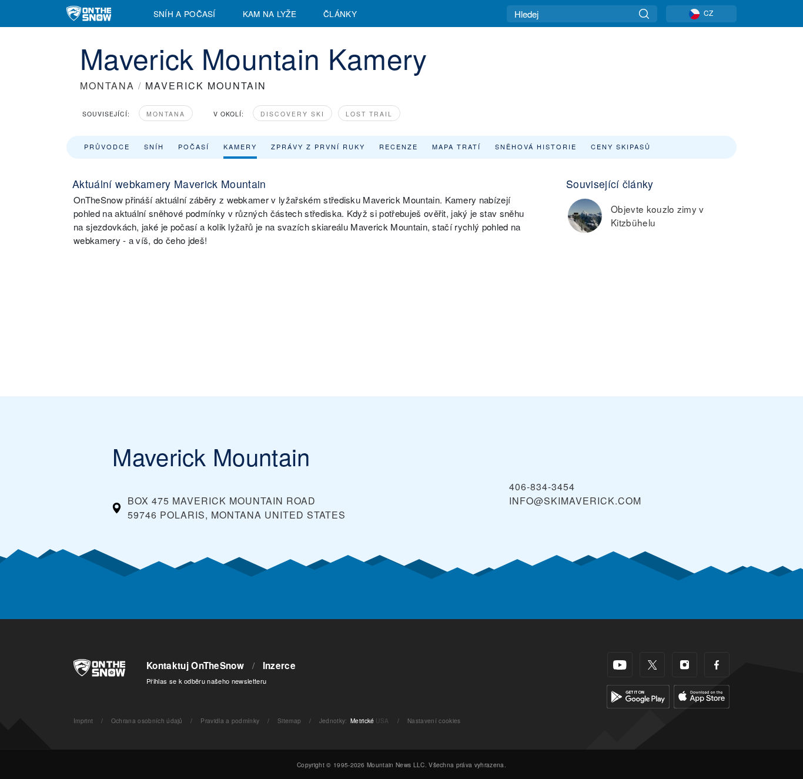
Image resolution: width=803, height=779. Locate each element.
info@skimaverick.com (575, 500)
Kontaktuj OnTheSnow (195, 665)
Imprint (83, 720)
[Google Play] (638, 695)
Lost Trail (369, 113)
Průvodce (107, 146)
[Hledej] (644, 13)
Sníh (154, 146)
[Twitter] (652, 664)
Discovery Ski (292, 113)
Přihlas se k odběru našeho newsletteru (206, 681)
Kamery (240, 146)
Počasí (193, 146)
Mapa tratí (456, 146)
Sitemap (289, 720)
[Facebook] (717, 664)
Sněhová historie (536, 146)
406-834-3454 (542, 486)
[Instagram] (684, 664)
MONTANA (107, 85)
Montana (165, 113)
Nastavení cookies (433, 720)
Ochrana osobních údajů (147, 720)
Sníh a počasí (184, 13)
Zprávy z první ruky (318, 146)
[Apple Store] (702, 695)
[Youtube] (620, 664)
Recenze (398, 146)
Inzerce (279, 665)
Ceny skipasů (621, 146)
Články (340, 13)
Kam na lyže (270, 13)
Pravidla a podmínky (229, 720)
